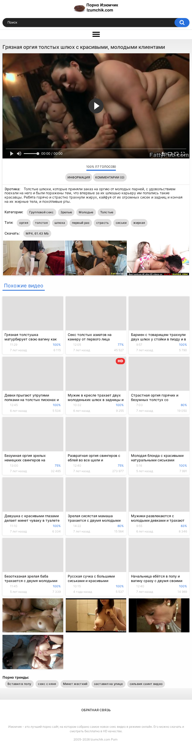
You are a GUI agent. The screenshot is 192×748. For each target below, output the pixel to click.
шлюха (59, 223)
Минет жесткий (75, 684)
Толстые (107, 212)
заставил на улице (108, 684)
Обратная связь (96, 710)
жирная (139, 223)
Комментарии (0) (109, 177)
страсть (102, 223)
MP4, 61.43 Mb (37, 233)
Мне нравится (74, 167)
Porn (114, 739)
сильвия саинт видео (146, 684)
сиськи (121, 223)
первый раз (81, 223)
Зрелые (66, 212)
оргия (23, 223)
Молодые (86, 212)
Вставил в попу (19, 684)
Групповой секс (41, 212)
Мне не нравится (81, 167)
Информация (79, 177)
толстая (41, 223)
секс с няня (47, 684)
